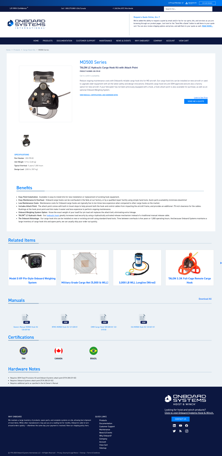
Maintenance (105, 40)
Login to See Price (201, 97)
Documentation (64, 40)
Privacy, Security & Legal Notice (67, 453)
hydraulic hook (53, 215)
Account (170, 40)
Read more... (207, 26)
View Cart (184, 40)
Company (158, 40)
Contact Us (180, 419)
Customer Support (85, 40)
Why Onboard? (142, 40)
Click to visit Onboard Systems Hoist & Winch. (189, 412)
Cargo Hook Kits (29, 50)
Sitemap (102, 448)
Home (36, 40)
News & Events (123, 40)
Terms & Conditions (93, 453)
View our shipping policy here (77, 425)
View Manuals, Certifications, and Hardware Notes (99, 95)
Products (48, 40)
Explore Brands (207, 3)
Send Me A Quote (196, 101)
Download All (205, 299)
